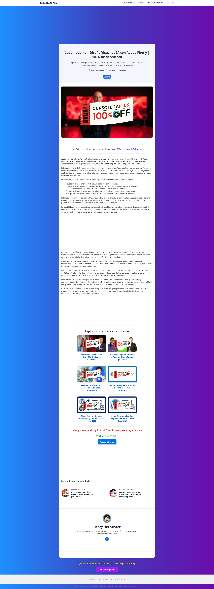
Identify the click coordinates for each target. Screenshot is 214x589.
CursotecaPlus (49, 2)
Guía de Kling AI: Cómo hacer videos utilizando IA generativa (82, 494)
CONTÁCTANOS (157, 3)
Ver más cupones (107, 569)
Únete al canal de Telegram (129, 149)
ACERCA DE (170, 3)
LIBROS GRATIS (130, 3)
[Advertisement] (107, 23)
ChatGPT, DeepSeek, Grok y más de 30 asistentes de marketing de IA (130, 494)
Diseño (107, 77)
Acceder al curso (107, 442)
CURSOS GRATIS (144, 3)
